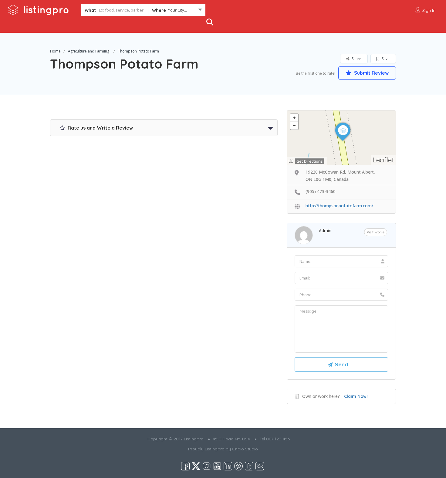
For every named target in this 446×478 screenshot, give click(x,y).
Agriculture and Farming (88, 51)
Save (385, 58)
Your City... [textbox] (177, 10)
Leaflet (383, 159)
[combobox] (176, 11)
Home (55, 51)
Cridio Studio (245, 449)
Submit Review (371, 73)
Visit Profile (375, 232)
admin (325, 230)
